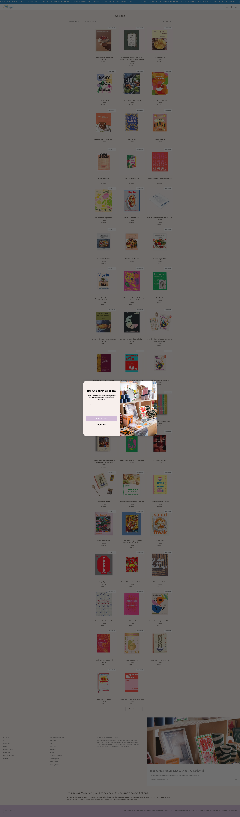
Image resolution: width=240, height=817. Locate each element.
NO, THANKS (101, 424)
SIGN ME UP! (102, 418)
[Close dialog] (154, 383)
